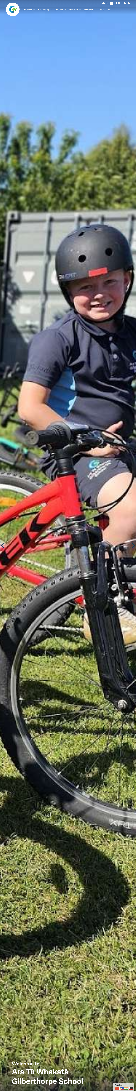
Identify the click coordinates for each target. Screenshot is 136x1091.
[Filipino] (121, 1088)
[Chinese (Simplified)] (117, 1088)
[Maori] (131, 1088)
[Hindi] (126, 1088)
